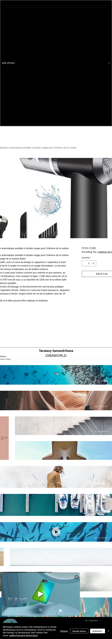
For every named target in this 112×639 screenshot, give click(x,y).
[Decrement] (84, 263)
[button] (56, 63)
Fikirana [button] (64, 630)
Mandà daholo (79, 631)
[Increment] (94, 263)
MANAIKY (98, 631)
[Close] (108, 631)
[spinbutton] (89, 263)
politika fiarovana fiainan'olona (23, 635)
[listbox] (56, 63)
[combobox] (93, 620)
